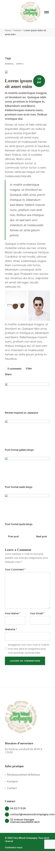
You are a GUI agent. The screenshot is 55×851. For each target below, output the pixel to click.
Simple (20, 64)
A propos (12, 781)
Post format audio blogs (18, 487)
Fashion (17, 30)
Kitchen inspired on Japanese (21, 412)
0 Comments (14, 368)
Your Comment (15, 569)
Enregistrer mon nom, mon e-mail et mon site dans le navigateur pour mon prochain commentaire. (28, 648)
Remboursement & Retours (23, 774)
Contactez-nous (13, 847)
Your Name (12, 613)
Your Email (37, 613)
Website (11, 629)
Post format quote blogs (19, 524)
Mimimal (9, 64)
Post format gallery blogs (19, 449)
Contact (12, 788)
